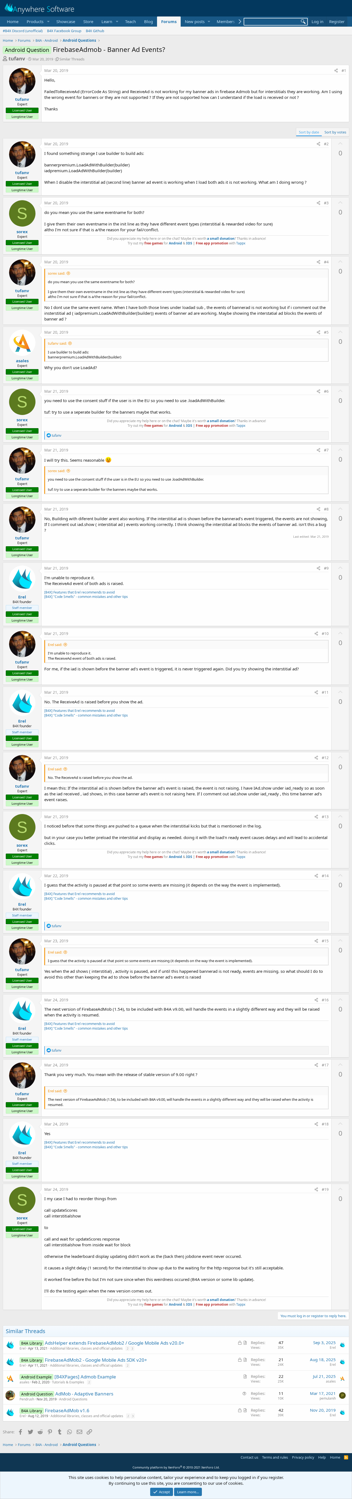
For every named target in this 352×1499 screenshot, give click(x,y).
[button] (37, 21)
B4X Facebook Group (64, 30)
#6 (326, 391)
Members (226, 21)
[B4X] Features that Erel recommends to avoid (79, 592)
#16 (325, 999)
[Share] (336, 70)
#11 (325, 692)
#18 (325, 1124)
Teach (130, 21)
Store (88, 21)
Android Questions (73, 1399)
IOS (189, 243)
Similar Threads (71, 59)
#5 (326, 332)
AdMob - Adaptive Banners (84, 1394)
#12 (325, 757)
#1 (344, 70)
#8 (326, 509)
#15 (325, 940)
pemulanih (328, 1398)
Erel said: (55, 644)
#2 (326, 143)
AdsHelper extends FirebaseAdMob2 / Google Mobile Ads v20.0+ (114, 1343)
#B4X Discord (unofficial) (23, 30)
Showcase (65, 21)
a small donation (221, 238)
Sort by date (309, 132)
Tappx (240, 243)
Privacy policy (303, 1457)
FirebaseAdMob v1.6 (67, 1410)
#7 (326, 450)
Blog (148, 21)
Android (175, 243)
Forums (169, 21)
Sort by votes (335, 132)
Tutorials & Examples (68, 1382)
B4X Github (95, 30)
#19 (325, 1189)
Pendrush (27, 1399)
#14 (325, 875)
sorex (22, 231)
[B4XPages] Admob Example (85, 1376)
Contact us (249, 1457)
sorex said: (56, 273)
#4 (326, 261)
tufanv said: (57, 343)
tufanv (17, 58)
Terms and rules (275, 1457)
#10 (325, 633)
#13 (325, 816)
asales (22, 360)
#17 (325, 1065)
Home (12, 21)
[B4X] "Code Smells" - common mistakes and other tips (86, 596)
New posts (195, 21)
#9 (326, 568)
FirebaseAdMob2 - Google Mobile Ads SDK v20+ (96, 1360)
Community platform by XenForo (176, 1467)
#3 (326, 202)
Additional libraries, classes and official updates (86, 1348)
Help (322, 1457)
